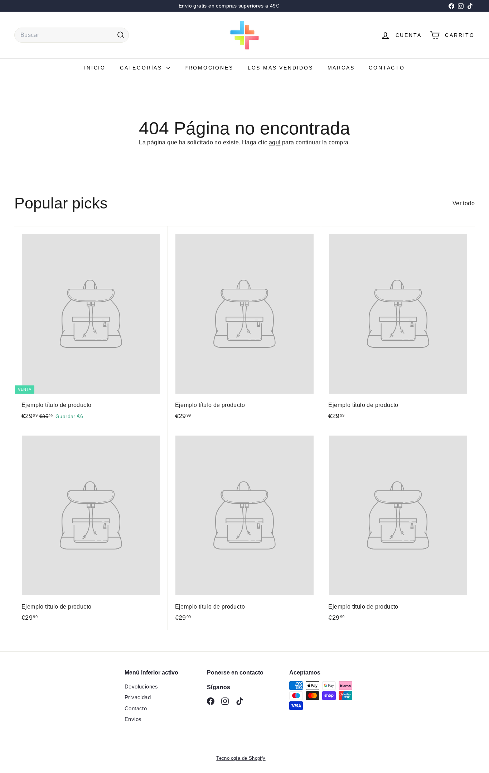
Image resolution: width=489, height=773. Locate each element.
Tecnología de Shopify (240, 758)
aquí (275, 142)
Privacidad (138, 697)
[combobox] (71, 35)
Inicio (95, 68)
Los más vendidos (280, 68)
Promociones (208, 68)
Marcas (341, 68)
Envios (133, 719)
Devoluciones (141, 686)
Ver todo (463, 203)
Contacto (387, 68)
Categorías (142, 68)
